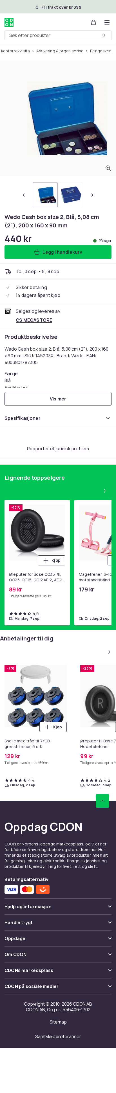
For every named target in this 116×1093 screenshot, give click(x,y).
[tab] (45, 195)
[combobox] (58, 35)
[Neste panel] (104, 491)
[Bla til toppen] (102, 801)
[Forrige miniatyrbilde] (23, 195)
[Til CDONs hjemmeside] (9, 22)
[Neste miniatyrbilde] (92, 195)
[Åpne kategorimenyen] (107, 22)
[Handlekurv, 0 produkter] (93, 22)
